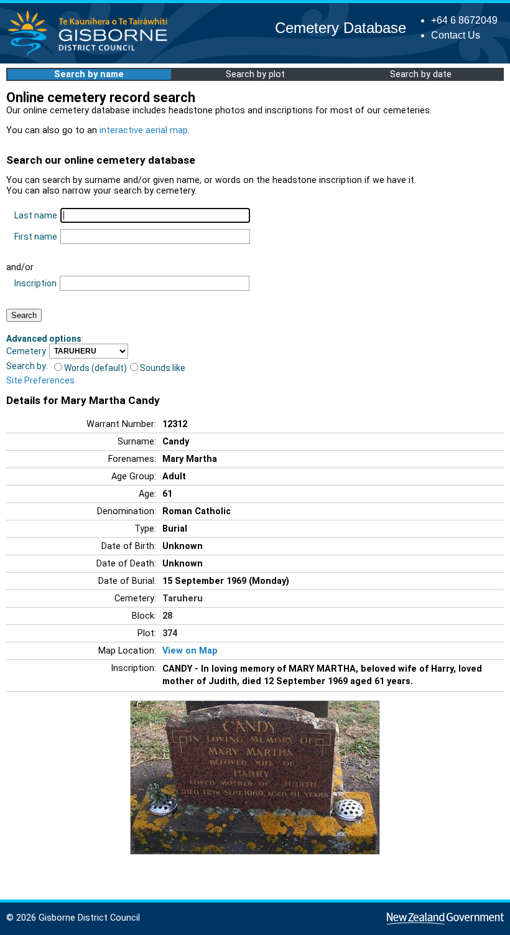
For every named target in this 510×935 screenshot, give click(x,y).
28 (167, 616)
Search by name (89, 74)
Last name (35, 215)
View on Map (190, 651)
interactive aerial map (144, 130)
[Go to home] (91, 55)
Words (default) (95, 368)
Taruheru (182, 598)
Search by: (27, 366)
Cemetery (26, 351)
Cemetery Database (340, 27)
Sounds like (162, 368)
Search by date (421, 74)
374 (169, 633)
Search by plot (255, 74)
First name (35, 237)
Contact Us (455, 35)
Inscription (35, 283)
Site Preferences (40, 380)
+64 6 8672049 (464, 20)
